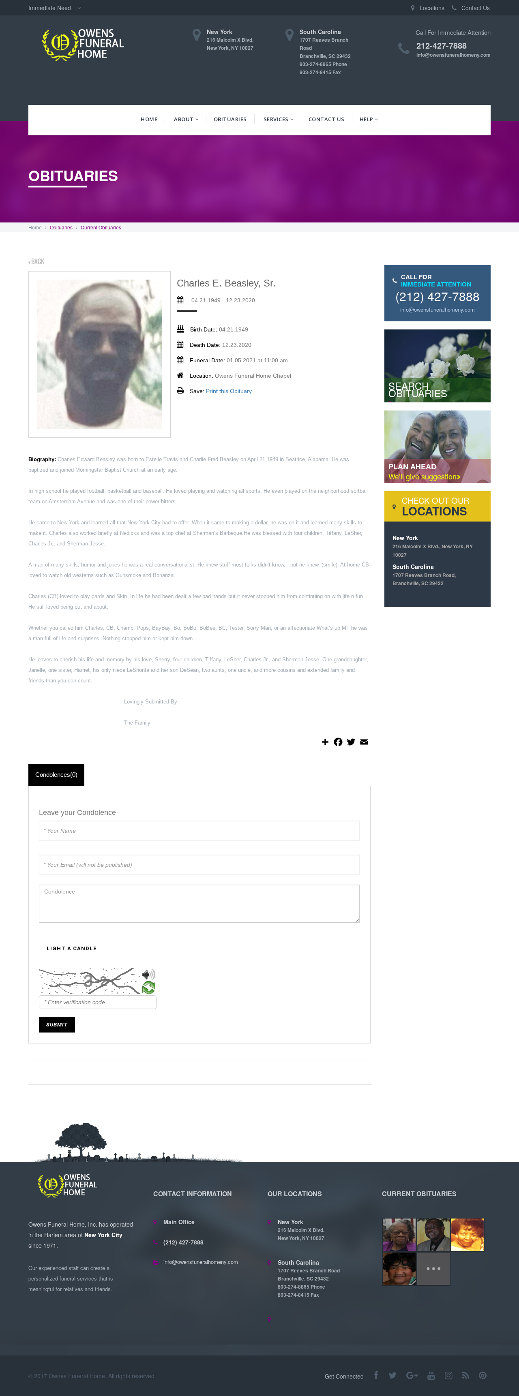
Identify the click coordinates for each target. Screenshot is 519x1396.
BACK (37, 261)
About (184, 119)
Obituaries (230, 119)
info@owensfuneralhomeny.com (453, 54)
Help (367, 119)
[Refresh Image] (148, 989)
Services (277, 119)
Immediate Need (50, 8)
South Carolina (424, 574)
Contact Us (327, 119)
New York (432, 546)
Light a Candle (72, 948)
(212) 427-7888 (437, 296)
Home (149, 119)
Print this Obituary (229, 391)
